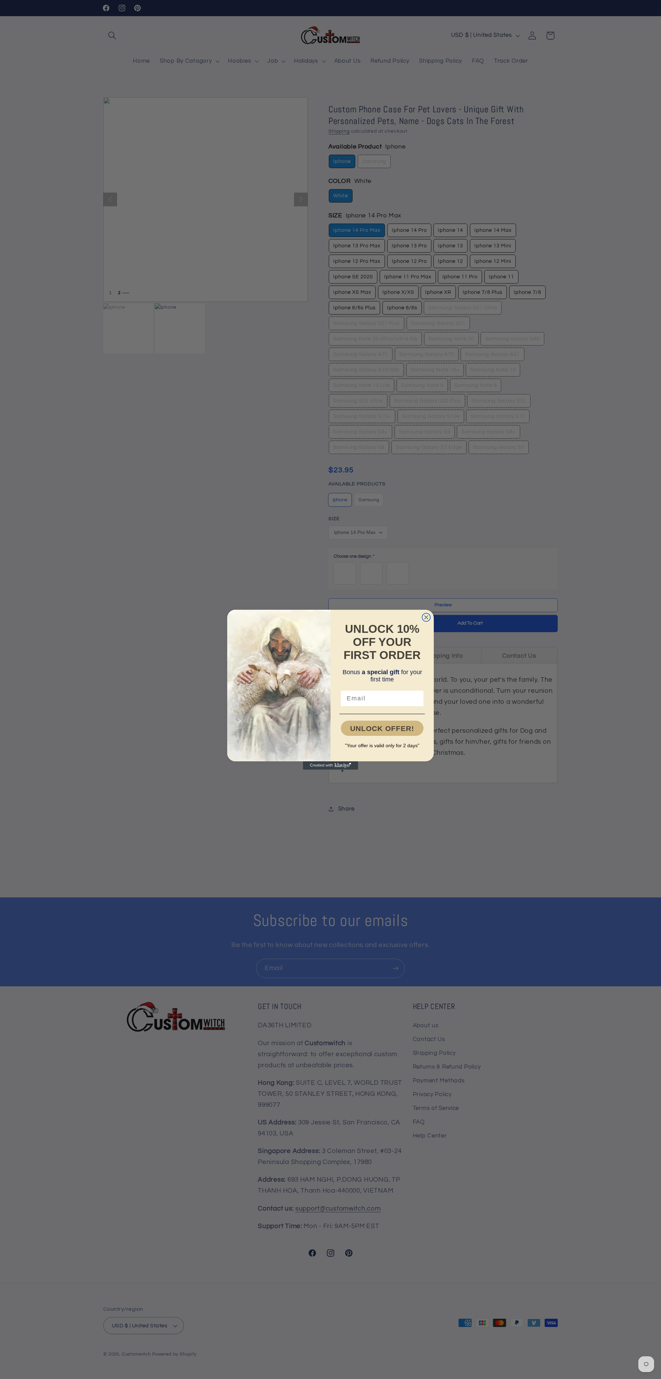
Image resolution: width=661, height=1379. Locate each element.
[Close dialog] (426, 617)
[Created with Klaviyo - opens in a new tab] (330, 765)
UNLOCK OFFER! (382, 728)
